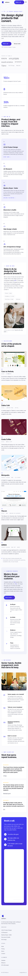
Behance (3, 962)
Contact (3, 953)
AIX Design (4, 939)
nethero (7, 2)
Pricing (2, 948)
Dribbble (3, 960)
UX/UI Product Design (6, 930)
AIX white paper (5, 965)
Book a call (19, 2)
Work (2, 946)
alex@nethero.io (17, 899)
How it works (9, 597)
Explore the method (9, 198)
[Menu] (26, 2)
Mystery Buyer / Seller (6, 935)
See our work (17, 43)
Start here (6, 157)
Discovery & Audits (5, 937)
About (2, 951)
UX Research (4, 932)
